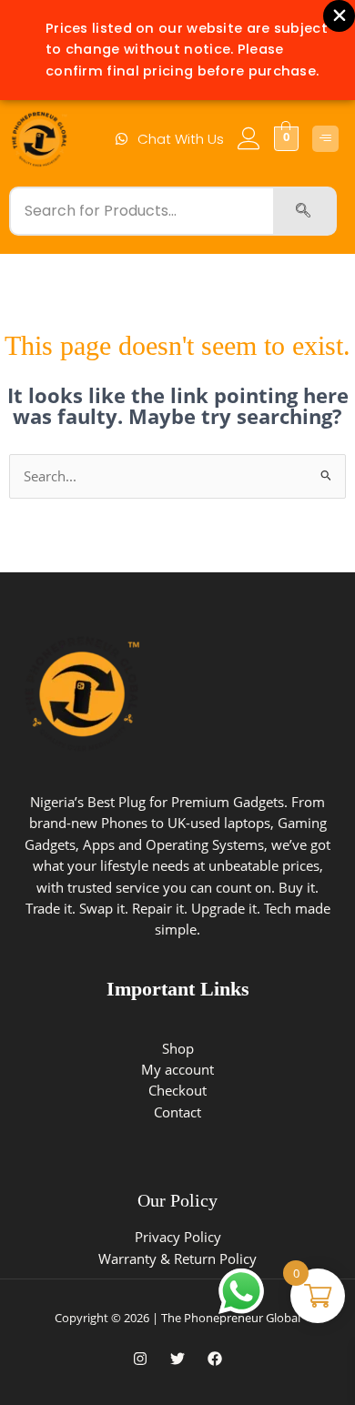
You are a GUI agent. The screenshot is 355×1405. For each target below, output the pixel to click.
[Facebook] (215, 1358)
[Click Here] (325, 139)
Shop (178, 1048)
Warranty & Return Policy (177, 1258)
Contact (177, 1112)
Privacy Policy (178, 1237)
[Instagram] (140, 1358)
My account (177, 1069)
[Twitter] (177, 1358)
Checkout (177, 1090)
